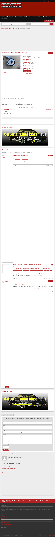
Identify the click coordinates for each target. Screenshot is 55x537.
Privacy (2, 531)
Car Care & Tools (38, 268)
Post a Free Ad (49, 21)
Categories (8, 500)
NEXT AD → (48, 109)
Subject (4, 430)
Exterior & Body (26, 270)
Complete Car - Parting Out (32, 269)
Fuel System (40, 270)
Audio (21, 268)
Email (4, 425)
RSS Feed (51, 1)
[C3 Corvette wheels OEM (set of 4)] (7, 282)
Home (2, 16)
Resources (39, 16)
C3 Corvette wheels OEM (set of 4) (22, 281)
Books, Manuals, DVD (27, 268)
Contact (34, 16)
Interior (28, 271)
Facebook (53, 1)
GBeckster (12, 98)
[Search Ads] (51, 24)
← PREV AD (6, 109)
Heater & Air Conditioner (21, 271)
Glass (45, 270)
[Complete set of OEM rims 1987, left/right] (11, 62)
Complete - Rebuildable (21, 269)
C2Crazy (23, 284)
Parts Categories (10, 16)
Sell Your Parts (19, 16)
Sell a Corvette (47, 16)
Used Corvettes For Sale (50, 535)
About (25, 16)
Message (5, 434)
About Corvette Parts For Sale (7, 524)
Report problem (7, 121)
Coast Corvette (36, 271)
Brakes (32, 268)
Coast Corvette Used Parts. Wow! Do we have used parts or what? (27, 265)
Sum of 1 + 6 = (6, 444)
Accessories (17, 268)
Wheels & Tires (7, 28)
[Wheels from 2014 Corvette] (7, 157)
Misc (40, 271)
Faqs (29, 16)
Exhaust (20, 270)
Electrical (46, 269)
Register (44, 1)
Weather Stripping (21, 271)
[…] (43, 275)
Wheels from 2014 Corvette (20, 155)
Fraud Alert (4, 18)
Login (48, 1)
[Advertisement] (37, 12)
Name (4, 421)
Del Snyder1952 (25, 159)
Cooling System (41, 269)
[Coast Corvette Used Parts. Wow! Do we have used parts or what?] (7, 273)
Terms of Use (4, 530)
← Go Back (4, 72)
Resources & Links (5, 522)
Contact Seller (27, 71)
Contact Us (3, 518)
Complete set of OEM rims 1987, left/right (15, 53)
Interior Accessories (34, 271)
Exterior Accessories (34, 270)
